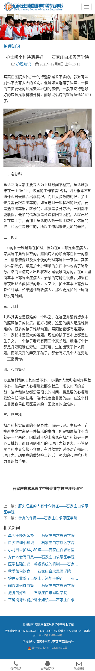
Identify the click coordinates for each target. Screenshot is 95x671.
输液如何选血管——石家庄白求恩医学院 (41, 586)
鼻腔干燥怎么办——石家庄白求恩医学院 (41, 536)
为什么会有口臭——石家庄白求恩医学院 (41, 557)
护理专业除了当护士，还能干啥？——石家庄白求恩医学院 (45, 578)
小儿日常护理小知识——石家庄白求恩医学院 (45, 550)
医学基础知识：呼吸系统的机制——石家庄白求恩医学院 (45, 564)
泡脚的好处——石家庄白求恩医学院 (37, 593)
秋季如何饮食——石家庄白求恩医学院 (39, 571)
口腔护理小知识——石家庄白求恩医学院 (41, 543)
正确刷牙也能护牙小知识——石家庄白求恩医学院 (45, 600)
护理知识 (23, 64)
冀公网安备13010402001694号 (49, 648)
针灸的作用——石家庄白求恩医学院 (47, 518)
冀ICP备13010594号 (50, 635)
